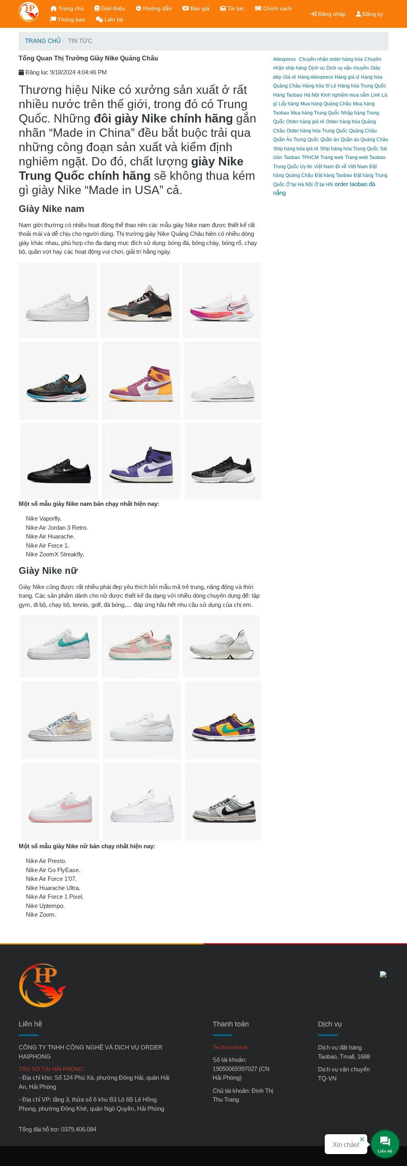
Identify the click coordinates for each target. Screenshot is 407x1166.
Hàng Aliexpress (315, 77)
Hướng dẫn (156, 8)
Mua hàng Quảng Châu (325, 104)
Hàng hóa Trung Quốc (362, 86)
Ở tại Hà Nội (299, 184)
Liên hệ (113, 19)
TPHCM (310, 157)
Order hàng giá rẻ (305, 121)
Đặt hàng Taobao (333, 175)
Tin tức (235, 8)
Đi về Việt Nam (351, 166)
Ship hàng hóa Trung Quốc (349, 149)
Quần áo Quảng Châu (364, 139)
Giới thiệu (112, 8)
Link (375, 95)
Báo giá (199, 8)
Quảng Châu (363, 131)
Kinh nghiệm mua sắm (345, 95)
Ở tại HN (323, 184)
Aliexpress (284, 59)
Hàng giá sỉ (347, 77)
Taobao (292, 157)
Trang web (331, 157)
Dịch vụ (316, 68)
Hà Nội (311, 95)
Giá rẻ (289, 77)
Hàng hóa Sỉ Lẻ (319, 86)
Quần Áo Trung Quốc (296, 139)
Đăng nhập (331, 14)
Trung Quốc (285, 166)
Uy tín (306, 166)
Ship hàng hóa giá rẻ (295, 149)
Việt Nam (324, 166)
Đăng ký (372, 14)
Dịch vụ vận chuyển (347, 68)
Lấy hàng (289, 104)
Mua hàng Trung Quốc (315, 113)
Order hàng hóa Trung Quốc (317, 131)
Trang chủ (70, 8)
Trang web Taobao (365, 157)
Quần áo (329, 139)
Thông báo (70, 19)
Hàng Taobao (287, 95)
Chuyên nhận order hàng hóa (331, 59)
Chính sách (277, 8)
